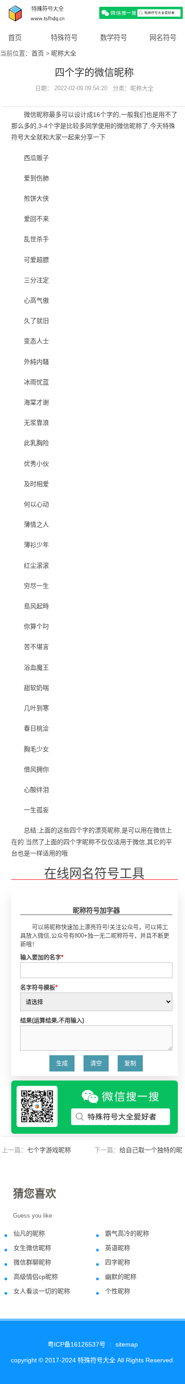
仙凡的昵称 (29, 1233)
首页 (15, 37)
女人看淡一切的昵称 (41, 1291)
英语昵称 (117, 1247)
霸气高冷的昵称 (127, 1233)
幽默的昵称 (121, 1276)
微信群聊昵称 (32, 1262)
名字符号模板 (38, 987)
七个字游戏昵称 (49, 1150)
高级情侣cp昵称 (35, 1276)
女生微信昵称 (32, 1247)
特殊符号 (64, 37)
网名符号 (163, 37)
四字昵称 (117, 1262)
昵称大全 (63, 53)
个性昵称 (117, 1291)
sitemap (126, 1344)
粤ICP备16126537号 (77, 1344)
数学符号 (113, 37)
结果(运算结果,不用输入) (52, 1020)
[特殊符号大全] (92, 12)
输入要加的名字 (41, 957)
